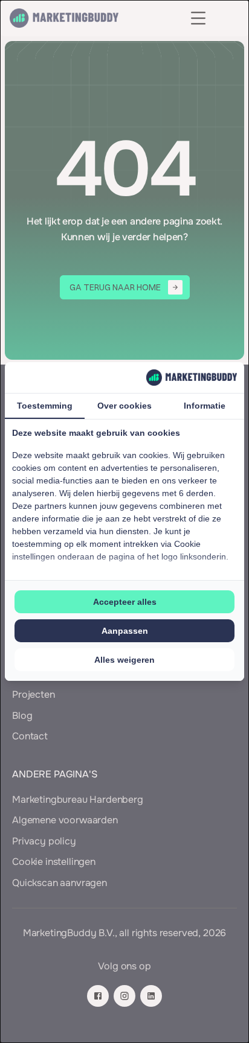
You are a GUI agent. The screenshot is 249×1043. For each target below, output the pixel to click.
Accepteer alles (125, 602)
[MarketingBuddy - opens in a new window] (191, 377)
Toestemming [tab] (45, 405)
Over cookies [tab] (124, 405)
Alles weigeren (124, 660)
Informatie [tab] (204, 405)
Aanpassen (125, 631)
